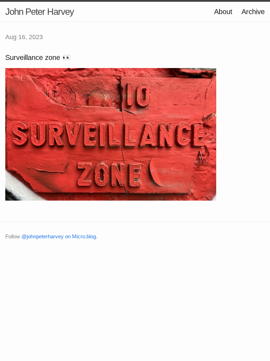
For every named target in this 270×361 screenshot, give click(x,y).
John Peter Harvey (39, 11)
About (223, 12)
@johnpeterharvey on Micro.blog (58, 236)
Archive (253, 12)
